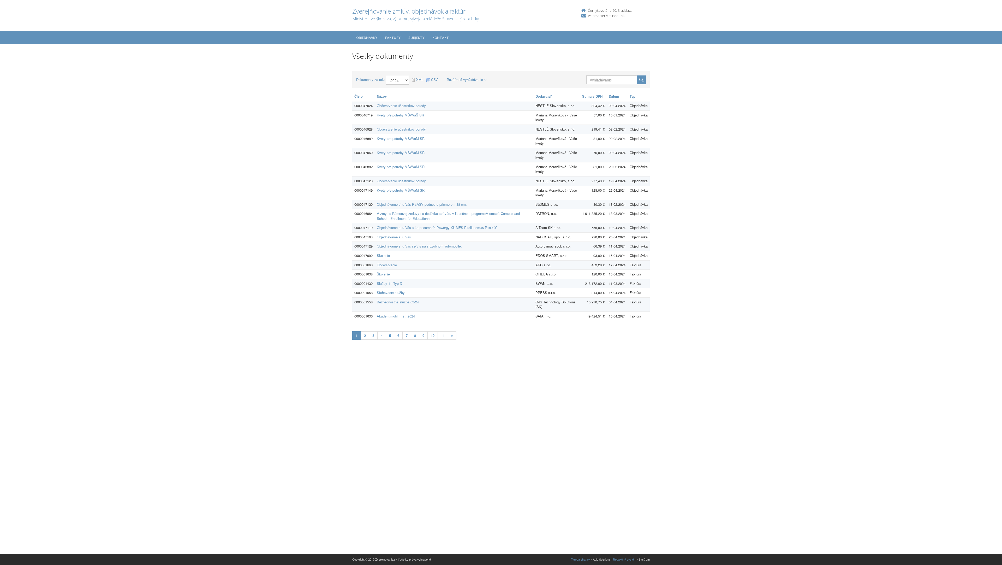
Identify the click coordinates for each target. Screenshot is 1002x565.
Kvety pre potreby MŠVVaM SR (401, 138)
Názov (382, 96)
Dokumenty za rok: (370, 79)
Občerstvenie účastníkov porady (401, 105)
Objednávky (366, 37)
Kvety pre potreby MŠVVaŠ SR (400, 115)
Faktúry (393, 37)
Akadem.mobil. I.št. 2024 (396, 316)
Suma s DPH (592, 96)
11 (443, 335)
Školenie (383, 255)
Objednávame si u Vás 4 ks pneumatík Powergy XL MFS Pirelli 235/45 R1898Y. (437, 227)
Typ (632, 96)
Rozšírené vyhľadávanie (465, 79)
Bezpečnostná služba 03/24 (398, 301)
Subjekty (416, 37)
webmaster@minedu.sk (606, 15)
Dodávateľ (543, 96)
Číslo (358, 96)
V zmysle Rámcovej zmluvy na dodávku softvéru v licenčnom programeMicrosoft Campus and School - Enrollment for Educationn (448, 216)
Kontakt (440, 37)
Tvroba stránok (580, 559)
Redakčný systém (624, 559)
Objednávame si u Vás (394, 236)
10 (432, 335)
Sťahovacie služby (391, 292)
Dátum (614, 96)
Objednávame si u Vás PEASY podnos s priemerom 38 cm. (422, 204)
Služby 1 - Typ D (389, 283)
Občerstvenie (387, 264)
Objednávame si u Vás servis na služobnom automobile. (419, 246)
